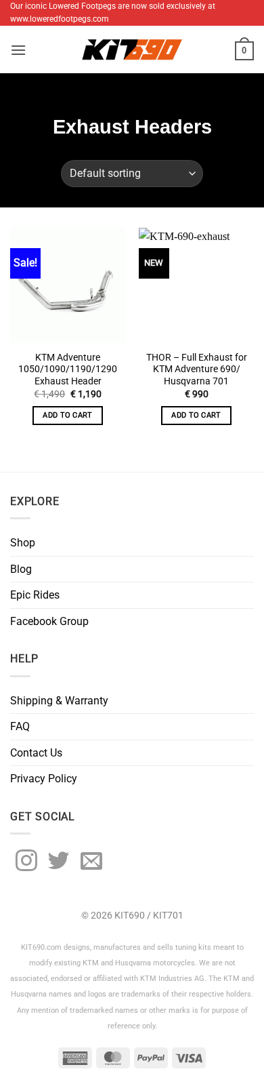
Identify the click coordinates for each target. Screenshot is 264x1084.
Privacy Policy (43, 778)
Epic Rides (35, 594)
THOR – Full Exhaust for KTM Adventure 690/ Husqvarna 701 (196, 369)
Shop (22, 542)
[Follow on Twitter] (59, 862)
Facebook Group (49, 621)
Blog (21, 569)
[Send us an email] (91, 862)
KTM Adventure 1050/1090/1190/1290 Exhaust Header (67, 369)
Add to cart (68, 415)
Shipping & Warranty (59, 700)
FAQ (20, 726)
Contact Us (36, 752)
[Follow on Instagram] (26, 862)
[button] (18, 49)
